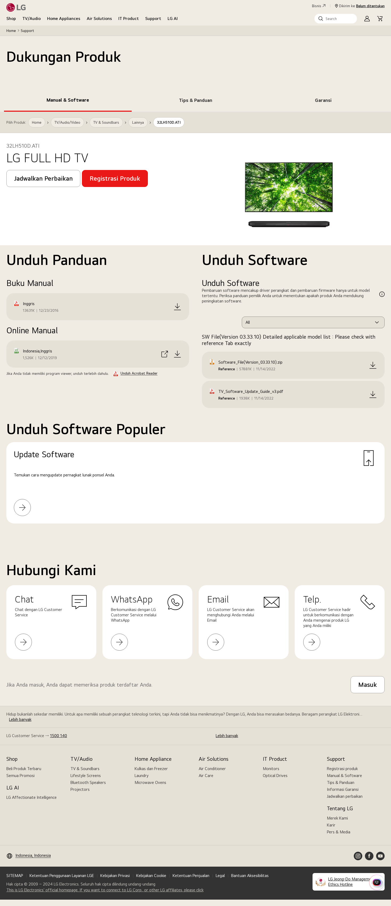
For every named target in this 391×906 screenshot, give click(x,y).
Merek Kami (337, 818)
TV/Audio (31, 18)
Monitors (271, 768)
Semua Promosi (20, 775)
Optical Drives (275, 775)
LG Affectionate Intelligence (31, 797)
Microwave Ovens (150, 782)
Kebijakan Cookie (151, 875)
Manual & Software (344, 775)
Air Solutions (99, 18)
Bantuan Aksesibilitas (250, 875)
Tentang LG (340, 808)
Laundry (141, 775)
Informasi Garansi (343, 789)
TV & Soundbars (84, 768)
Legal (220, 875)
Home (11, 30)
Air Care (206, 775)
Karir (331, 825)
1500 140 (58, 735)
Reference (226, 369)
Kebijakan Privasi (115, 875)
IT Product (128, 18)
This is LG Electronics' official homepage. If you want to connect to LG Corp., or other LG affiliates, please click (104, 890)
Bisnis (316, 6)
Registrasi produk (342, 768)
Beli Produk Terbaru (23, 768)
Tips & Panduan (340, 782)
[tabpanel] (195, 324)
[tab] (68, 101)
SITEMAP (14, 875)
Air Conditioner (212, 768)
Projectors (80, 789)
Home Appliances (63, 18)
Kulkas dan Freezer (151, 768)
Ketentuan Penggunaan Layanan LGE (62, 875)
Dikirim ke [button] (362, 6)
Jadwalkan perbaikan (345, 796)
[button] (335, 18)
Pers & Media (338, 831)
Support (153, 18)
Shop (11, 18)
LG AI (173, 18)
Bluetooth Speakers (88, 782)
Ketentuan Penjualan (191, 875)
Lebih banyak (20, 719)
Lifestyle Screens (85, 775)
